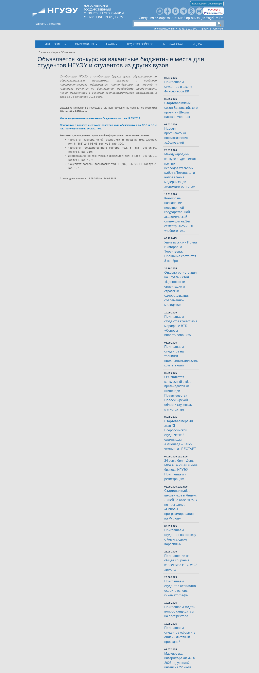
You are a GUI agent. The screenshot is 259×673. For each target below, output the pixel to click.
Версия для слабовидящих (206, 3)
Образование (85, 44)
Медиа (197, 44)
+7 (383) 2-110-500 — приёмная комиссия (200, 28)
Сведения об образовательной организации (172, 18)
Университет (54, 44)
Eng (209, 18)
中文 (215, 18)
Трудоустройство (140, 44)
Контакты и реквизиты (48, 23)
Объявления (68, 52)
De (221, 18)
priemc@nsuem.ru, (164, 28)
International (172, 44)
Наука (111, 44)
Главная (43, 52)
